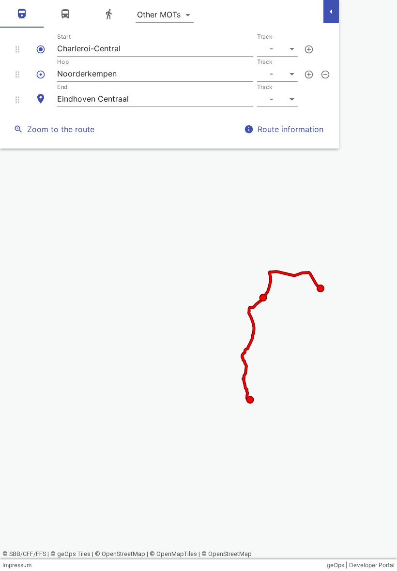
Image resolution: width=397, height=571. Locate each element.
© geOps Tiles (70, 553)
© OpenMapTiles (173, 553)
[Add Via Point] (309, 49)
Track (265, 36)
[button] (169, 45)
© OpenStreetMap (120, 553)
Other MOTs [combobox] (159, 14)
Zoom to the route (60, 129)
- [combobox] (271, 48)
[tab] (22, 15)
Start (64, 36)
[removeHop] (325, 74)
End (62, 86)
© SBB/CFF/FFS (24, 553)
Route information (290, 129)
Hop (63, 61)
